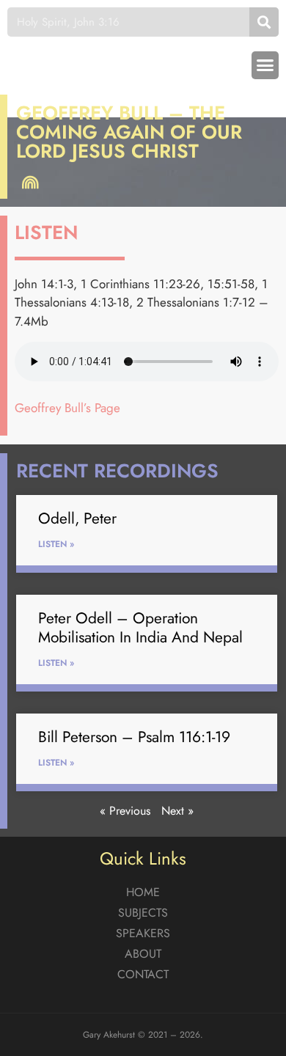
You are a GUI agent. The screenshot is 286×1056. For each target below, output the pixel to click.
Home (143, 892)
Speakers (143, 933)
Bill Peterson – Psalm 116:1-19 (134, 737)
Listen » (56, 544)
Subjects (143, 912)
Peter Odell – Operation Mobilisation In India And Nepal (140, 627)
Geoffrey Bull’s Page (67, 408)
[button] (265, 65)
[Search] (264, 22)
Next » (177, 810)
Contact (143, 974)
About (143, 953)
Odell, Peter (77, 518)
